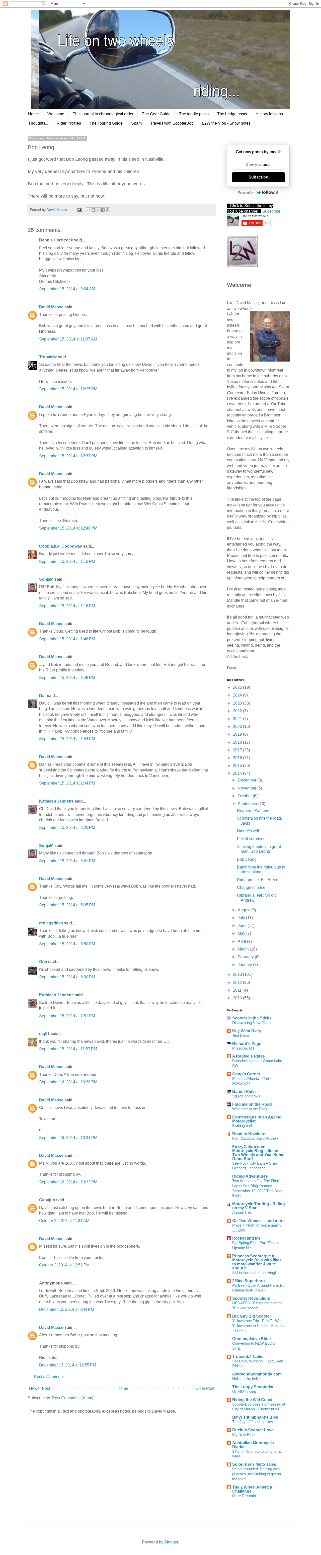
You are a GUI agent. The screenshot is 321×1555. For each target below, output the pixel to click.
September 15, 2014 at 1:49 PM (67, 677)
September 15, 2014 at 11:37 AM (68, 339)
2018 (238, 742)
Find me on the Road (252, 1104)
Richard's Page (246, 1044)
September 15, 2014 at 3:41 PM (67, 861)
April (242, 941)
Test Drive (240, 1035)
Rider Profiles (69, 123)
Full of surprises (251, 839)
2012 (238, 982)
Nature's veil (248, 831)
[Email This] (88, 209)
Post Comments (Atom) (72, 1398)
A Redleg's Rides (248, 1056)
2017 (238, 750)
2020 (238, 726)
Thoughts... (38, 123)
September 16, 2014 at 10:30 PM (68, 1082)
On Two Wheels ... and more (258, 1221)
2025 (238, 687)
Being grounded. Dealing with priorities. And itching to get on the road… (256, 1474)
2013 (238, 974)
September (248, 804)
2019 (238, 734)
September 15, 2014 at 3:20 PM (67, 827)
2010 (238, 998)
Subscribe (258, 177)
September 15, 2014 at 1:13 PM (67, 561)
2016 (238, 758)
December (247, 780)
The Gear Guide (156, 114)
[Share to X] (98, 209)
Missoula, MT (243, 1048)
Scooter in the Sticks (252, 1018)
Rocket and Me (246, 1238)
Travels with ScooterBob (172, 123)
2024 (238, 695)
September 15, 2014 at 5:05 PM (67, 905)
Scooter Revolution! (251, 1298)
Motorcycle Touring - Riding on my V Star (258, 1206)
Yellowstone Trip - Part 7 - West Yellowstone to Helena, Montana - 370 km (258, 1326)
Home (33, 114)
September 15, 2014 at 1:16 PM (67, 606)
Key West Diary (246, 1031)
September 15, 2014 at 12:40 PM (68, 528)
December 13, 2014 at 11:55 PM (67, 1365)
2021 (238, 719)
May (242, 933)
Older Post (204, 1388)
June (243, 925)
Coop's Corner (246, 1074)
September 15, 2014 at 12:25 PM (68, 389)
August (244, 910)
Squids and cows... (247, 1096)
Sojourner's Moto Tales (254, 1464)
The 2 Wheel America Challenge (252, 1489)
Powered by (246, 192)
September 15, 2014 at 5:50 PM (67, 944)
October (245, 796)
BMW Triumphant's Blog (255, 1417)
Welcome (55, 114)
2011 (238, 990)
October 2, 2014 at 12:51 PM (64, 1265)
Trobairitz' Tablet (248, 1356)
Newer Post (39, 1388)
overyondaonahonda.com (257, 1374)
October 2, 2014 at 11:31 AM (64, 1221)
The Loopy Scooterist (252, 1387)
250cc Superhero (248, 1281)
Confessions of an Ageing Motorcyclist (257, 1119)
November (247, 788)
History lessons (269, 114)
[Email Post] (79, 210)
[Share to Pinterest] (107, 209)
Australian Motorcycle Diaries (253, 1445)
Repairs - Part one (253, 810)
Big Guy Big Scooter (251, 1316)
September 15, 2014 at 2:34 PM (67, 783)
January (245, 965)
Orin (43, 962)
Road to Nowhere (248, 1134)
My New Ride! (244, 1434)
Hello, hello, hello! (246, 1378)
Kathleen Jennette (56, 801)
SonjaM (46, 579)
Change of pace (251, 887)
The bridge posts (232, 114)
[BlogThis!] (93, 209)
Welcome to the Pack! (250, 1109)
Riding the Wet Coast (252, 1400)
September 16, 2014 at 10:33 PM (68, 1182)
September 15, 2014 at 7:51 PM (67, 1016)
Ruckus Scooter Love (253, 1430)
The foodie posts (194, 114)
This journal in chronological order (103, 114)
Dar (43, 696)
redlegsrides (51, 923)
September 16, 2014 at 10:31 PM (68, 1138)
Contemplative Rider (251, 1339)
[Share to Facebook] (102, 209)
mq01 (44, 1033)
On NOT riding (244, 1391)
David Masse (51, 307)
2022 (238, 711)
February (246, 957)
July (242, 918)
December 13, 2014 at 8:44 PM (66, 1309)
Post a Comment (49, 1376)
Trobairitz (48, 357)
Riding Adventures (250, 1176)
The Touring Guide (106, 123)
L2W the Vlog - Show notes (226, 123)
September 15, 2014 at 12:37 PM (68, 456)
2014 (238, 773)
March (244, 949)
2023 (238, 703)
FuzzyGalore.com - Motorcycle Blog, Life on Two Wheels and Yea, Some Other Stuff (258, 1153)
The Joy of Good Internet (252, 1422)
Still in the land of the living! (254, 1272)
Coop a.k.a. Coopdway (60, 546)
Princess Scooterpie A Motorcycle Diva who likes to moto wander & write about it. (257, 1262)
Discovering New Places (252, 1022)
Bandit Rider (244, 1091)
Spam (136, 123)
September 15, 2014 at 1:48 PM (67, 639)
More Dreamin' (244, 1496)
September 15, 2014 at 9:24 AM (67, 289)
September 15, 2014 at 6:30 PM (67, 977)
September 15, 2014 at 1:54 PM (67, 739)
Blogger (171, 1542)
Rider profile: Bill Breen (257, 880)
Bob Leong (247, 859)
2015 (238, 765)
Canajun (47, 1200)
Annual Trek (242, 1212)
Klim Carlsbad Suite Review (255, 1138)
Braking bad (242, 1126)
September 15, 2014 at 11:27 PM (68, 1049)
